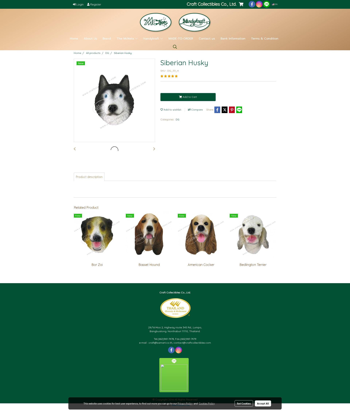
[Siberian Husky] (114, 100)
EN (275, 4)
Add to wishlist (172, 109)
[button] (175, 46)
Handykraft (151, 38)
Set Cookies (244, 403)
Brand (107, 38)
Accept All (263, 403)
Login (79, 4)
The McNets (126, 38)
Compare (196, 109)
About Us (90, 38)
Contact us (207, 38)
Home (74, 38)
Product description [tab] (89, 177)
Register (95, 4)
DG (177, 119)
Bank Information (233, 38)
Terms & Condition (264, 38)
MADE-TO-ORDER (180, 38)
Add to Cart (189, 97)
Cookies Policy (207, 403)
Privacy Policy (185, 403)
